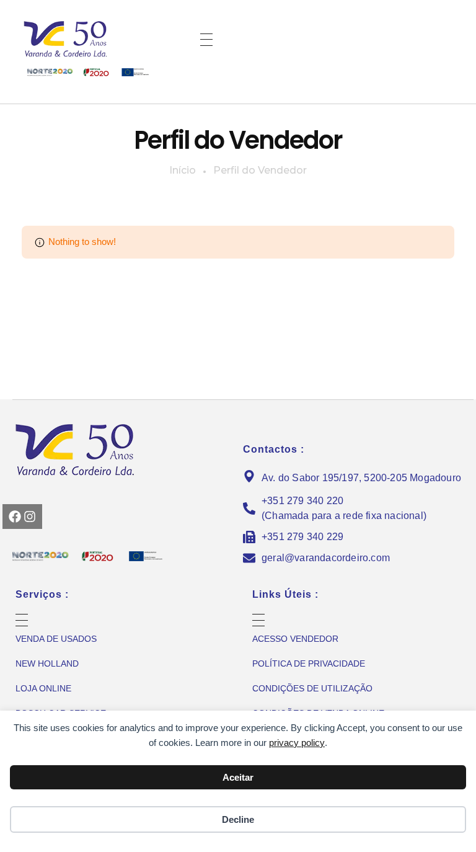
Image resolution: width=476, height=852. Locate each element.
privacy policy (297, 742)
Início (182, 170)
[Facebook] (14, 516)
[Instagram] (29, 516)
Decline (238, 819)
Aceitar (238, 777)
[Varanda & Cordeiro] (84, 38)
